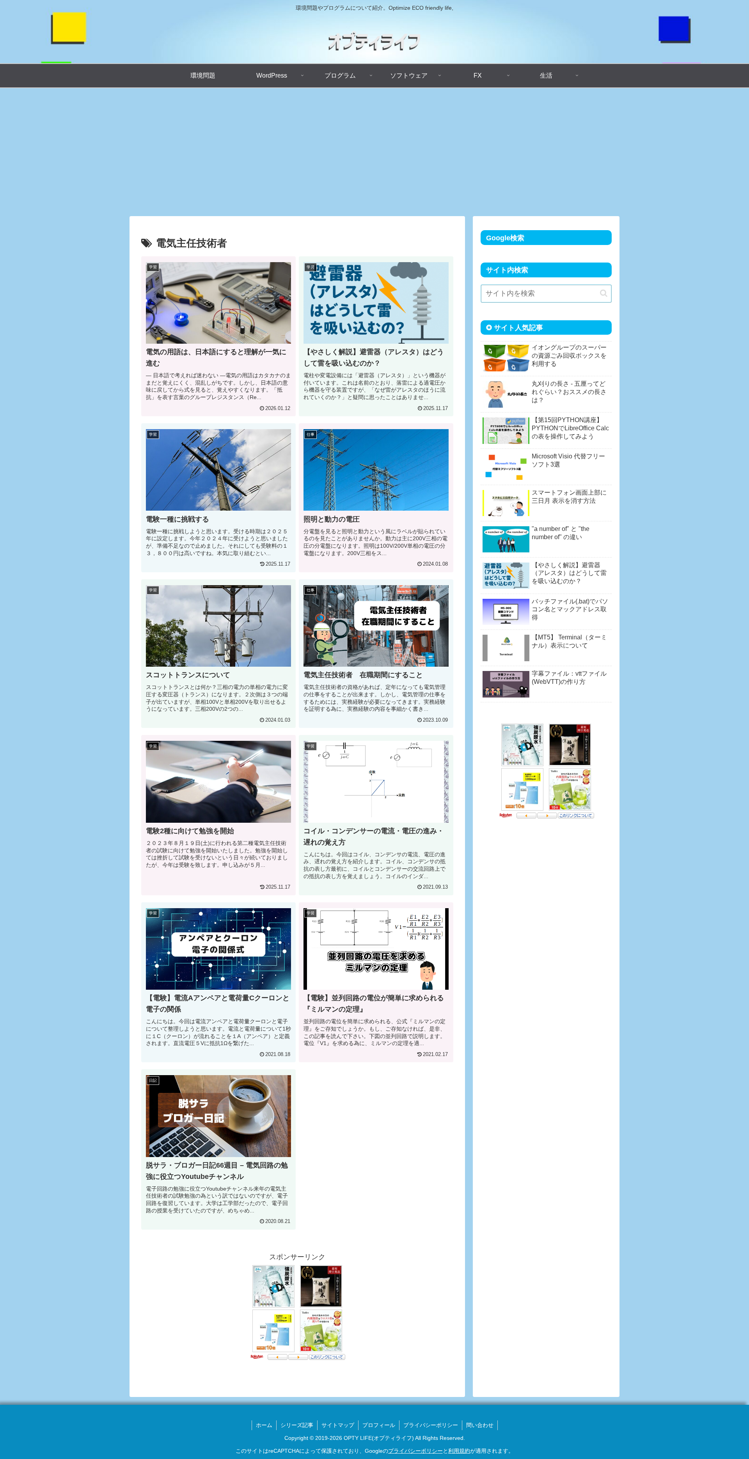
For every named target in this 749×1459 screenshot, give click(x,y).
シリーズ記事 (296, 1425)
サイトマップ (337, 1425)
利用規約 (459, 1451)
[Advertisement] (374, 152)
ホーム (264, 1425)
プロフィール (378, 1425)
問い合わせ (479, 1425)
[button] (604, 293)
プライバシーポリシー (430, 1425)
